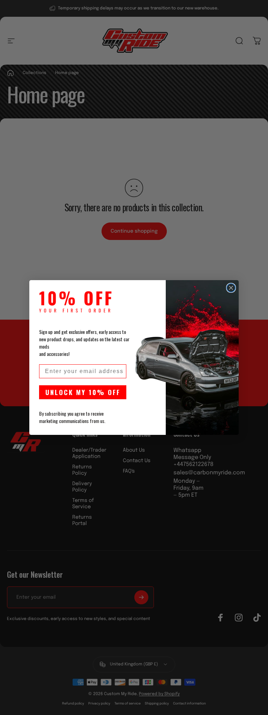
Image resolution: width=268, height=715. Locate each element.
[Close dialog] (231, 288)
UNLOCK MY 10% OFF (82, 392)
